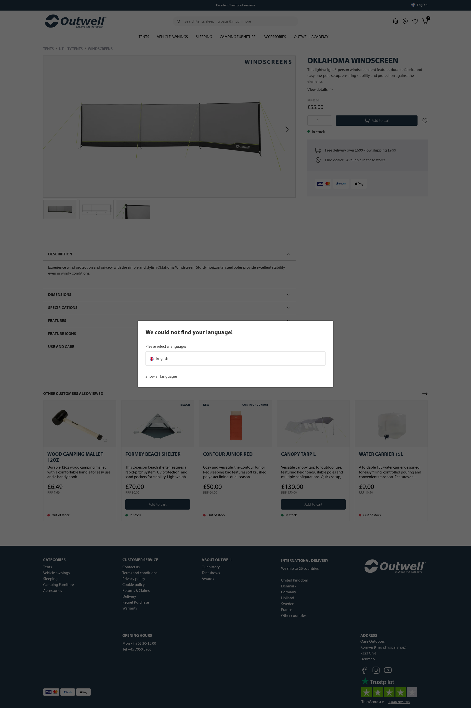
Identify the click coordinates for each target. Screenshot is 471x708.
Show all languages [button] (161, 376)
